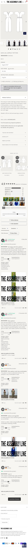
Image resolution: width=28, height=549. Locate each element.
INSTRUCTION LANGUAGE (7, 75)
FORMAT (3, 62)
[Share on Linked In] (15, 49)
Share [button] (4, 307)
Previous (2, 22)
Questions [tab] (13, 228)
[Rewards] (24, 545)
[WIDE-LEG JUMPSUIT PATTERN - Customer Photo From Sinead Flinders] (22, 204)
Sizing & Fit (5, 136)
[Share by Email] (19, 49)
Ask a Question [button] (14, 223)
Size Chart (12, 68)
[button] (23, 307)
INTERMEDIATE (11, 119)
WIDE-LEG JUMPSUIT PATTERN (7, 303)
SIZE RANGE (7, 68)
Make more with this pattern (10, 144)
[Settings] (23, 2)
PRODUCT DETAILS (6, 97)
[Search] (4, 2)
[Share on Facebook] (8, 49)
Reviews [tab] (4, 228)
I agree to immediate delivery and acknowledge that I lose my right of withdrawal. (13, 88)
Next (26, 22)
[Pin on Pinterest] (13, 49)
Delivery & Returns (18, 81)
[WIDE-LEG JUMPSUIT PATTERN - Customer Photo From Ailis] (5, 199)
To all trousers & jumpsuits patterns (11, 122)
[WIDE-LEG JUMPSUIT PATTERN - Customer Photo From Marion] (22, 199)
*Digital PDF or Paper (7, 132)
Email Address (4, 513)
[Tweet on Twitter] (10, 49)
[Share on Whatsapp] (17, 49)
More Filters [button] (14, 233)
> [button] (14, 499)
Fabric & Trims (6, 140)
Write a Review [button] (14, 220)
